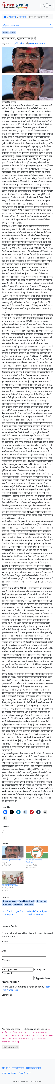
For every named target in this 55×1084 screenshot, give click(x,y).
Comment (7, 994)
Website (6, 960)
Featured (42, 901)
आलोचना (12, 16)
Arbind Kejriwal (27, 901)
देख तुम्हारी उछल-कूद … (10, 885)
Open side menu (11, 25)
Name (5, 941)
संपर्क (29, 1073)
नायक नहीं (30, 904)
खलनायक (19, 904)
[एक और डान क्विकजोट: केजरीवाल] (37, 852)
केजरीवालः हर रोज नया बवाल (11, 859)
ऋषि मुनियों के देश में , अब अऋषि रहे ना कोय (37, 913)
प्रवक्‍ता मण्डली (18, 1067)
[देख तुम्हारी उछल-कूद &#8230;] (12, 877)
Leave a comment (37, 43)
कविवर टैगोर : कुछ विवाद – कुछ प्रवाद (13, 913)
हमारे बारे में (6, 1067)
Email (4, 950)
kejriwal (8, 904)
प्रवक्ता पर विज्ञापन (9, 1073)
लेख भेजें (22, 1073)
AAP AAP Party (11, 901)
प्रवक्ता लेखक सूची (33, 1067)
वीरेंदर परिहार (19, 43)
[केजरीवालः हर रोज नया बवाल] (12, 852)
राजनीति (22, 16)
